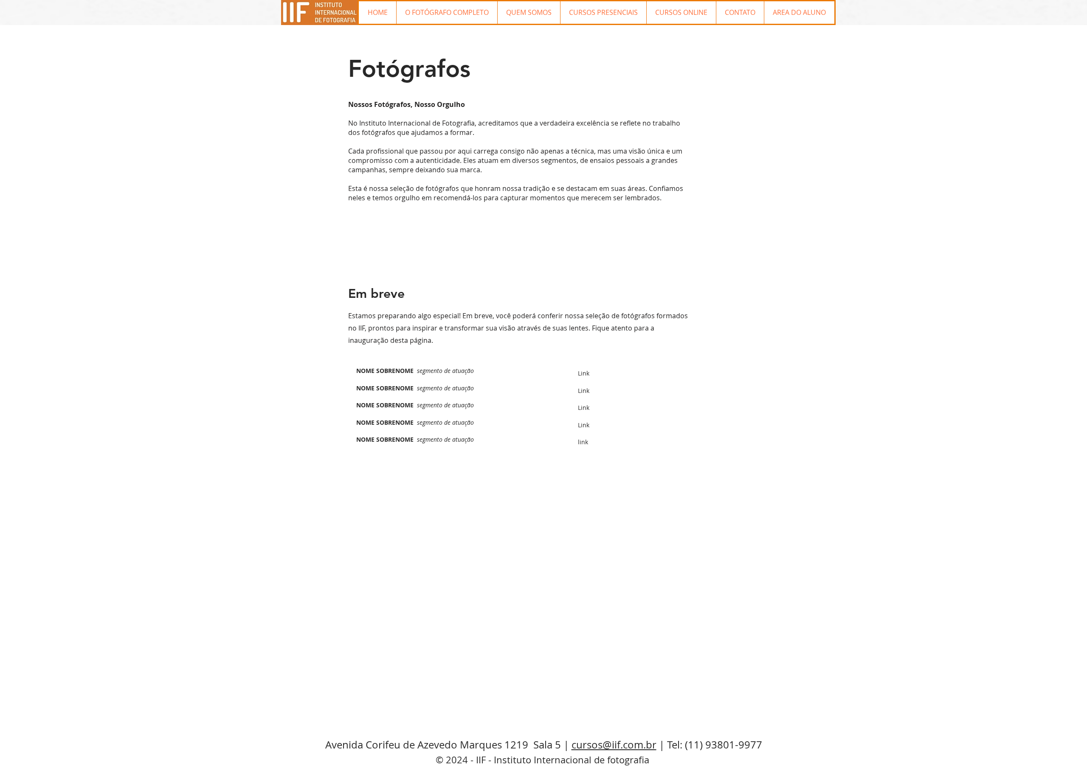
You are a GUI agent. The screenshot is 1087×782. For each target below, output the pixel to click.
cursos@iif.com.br (614, 744)
